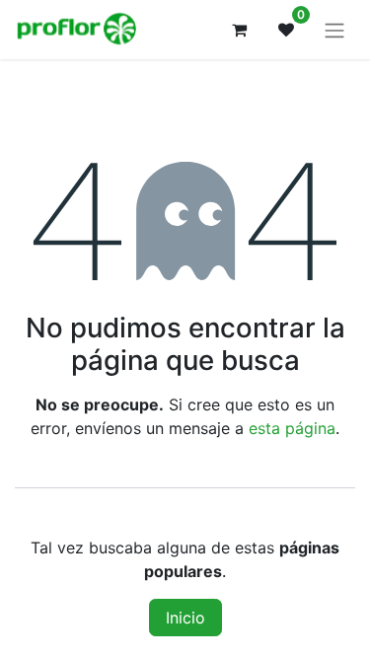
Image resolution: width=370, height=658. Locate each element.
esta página (292, 428)
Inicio (185, 617)
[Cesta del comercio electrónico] (239, 29)
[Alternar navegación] (334, 29)
